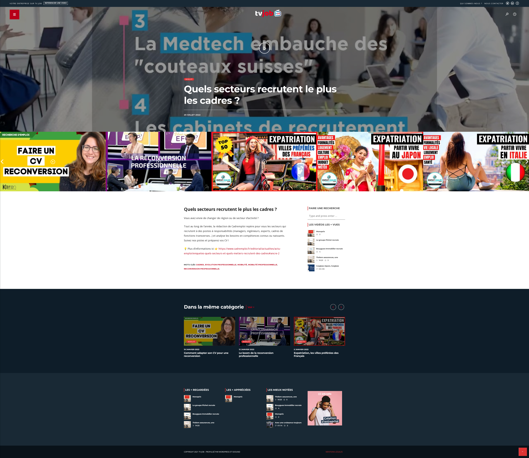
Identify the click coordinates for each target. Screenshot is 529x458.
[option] (53, 161)
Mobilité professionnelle (262, 265)
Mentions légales (334, 452)
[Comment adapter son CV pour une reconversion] (53, 161)
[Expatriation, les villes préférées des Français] (264, 161)
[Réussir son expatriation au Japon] (370, 161)
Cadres (200, 265)
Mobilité (189, 79)
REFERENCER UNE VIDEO (56, 3)
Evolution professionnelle (220, 265)
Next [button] (527, 161)
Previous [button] (2, 161)
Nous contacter (494, 3)
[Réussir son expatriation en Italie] (476, 161)
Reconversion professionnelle (201, 269)
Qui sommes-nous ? (471, 3)
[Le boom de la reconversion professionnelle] (159, 161)
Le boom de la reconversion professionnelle (256, 354)
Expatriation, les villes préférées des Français (316, 354)
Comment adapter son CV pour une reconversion (206, 354)
